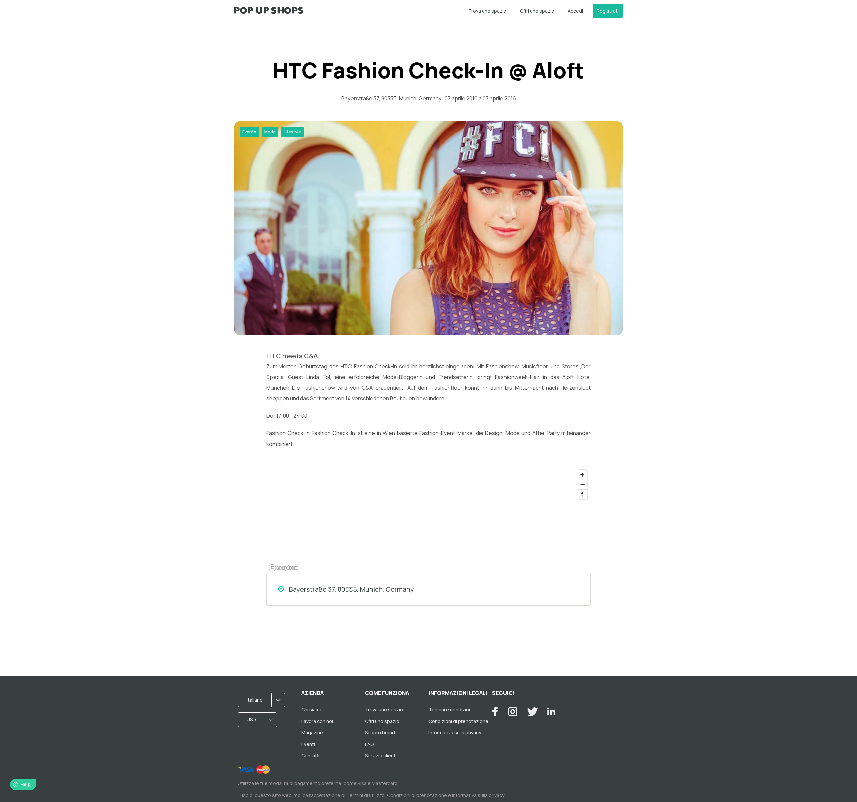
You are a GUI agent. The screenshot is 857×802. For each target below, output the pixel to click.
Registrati (608, 11)
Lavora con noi (317, 721)
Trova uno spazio (487, 11)
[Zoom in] (582, 475)
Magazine (312, 732)
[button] (263, 700)
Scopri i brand (380, 732)
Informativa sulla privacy (454, 732)
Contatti (310, 755)
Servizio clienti (381, 755)
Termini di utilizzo (365, 795)
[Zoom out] (582, 484)
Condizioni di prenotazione (458, 721)
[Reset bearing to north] (582, 494)
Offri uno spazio (537, 11)
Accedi (575, 11)
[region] (428, 520)
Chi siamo (312, 709)
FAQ (369, 744)
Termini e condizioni (450, 709)
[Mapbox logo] (283, 568)
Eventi (308, 744)
